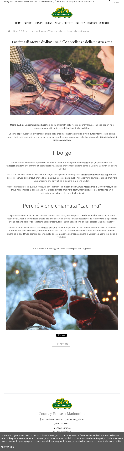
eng (113, 2)
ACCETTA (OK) (7, 447)
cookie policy (99, 438)
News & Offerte (64, 23)
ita (109, 2)
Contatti (104, 23)
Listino (48, 23)
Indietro (62, 344)
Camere (28, 23)
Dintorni (92, 23)
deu (117, 2)
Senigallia (28, 1)
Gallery (80, 23)
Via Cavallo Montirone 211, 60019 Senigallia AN (62, 419)
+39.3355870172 (63, 427)
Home (18, 23)
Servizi (38, 23)
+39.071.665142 (63, 423)
